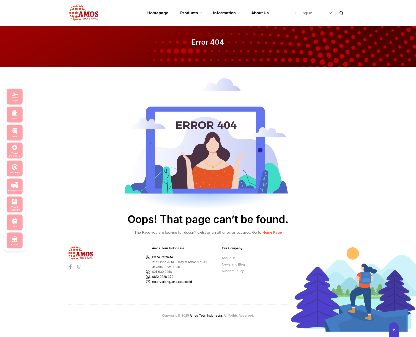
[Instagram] (79, 266)
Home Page (272, 232)
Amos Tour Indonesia (206, 315)
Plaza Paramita (162, 257)
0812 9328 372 (162, 277)
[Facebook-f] (70, 266)
